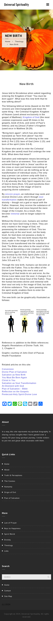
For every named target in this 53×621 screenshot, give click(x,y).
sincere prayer (12, 194)
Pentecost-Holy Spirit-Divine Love (19, 394)
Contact (7, 590)
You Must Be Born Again (14, 377)
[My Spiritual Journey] (16, 4)
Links (6, 551)
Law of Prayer (10, 523)
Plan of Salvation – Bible (15, 389)
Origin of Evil (10, 492)
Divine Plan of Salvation (14, 372)
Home (7, 41)
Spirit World (9, 534)
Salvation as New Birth (14, 375)
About (6, 470)
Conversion (8, 369)
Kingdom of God (31, 117)
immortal (15, 214)
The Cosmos (9, 481)
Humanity (8, 487)
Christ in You (8, 380)
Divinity (7, 540)
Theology (19, 41)
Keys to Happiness (12, 528)
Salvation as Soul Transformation (19, 383)
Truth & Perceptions (13, 475)
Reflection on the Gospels (15, 391)
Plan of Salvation (12, 498)
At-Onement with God (13, 386)
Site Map (8, 596)
